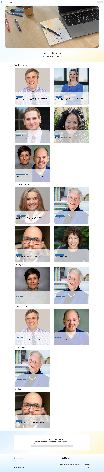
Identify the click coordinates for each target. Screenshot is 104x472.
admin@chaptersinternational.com (66, 457)
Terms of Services (88, 467)
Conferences (77, 464)
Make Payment (87, 464)
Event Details (19, 91)
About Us (60, 464)
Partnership (81, 464)
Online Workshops (65, 464)
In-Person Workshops (71, 464)
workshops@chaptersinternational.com (67, 458)
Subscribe (52, 445)
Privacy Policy (82, 467)
